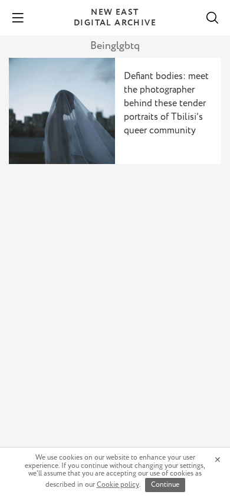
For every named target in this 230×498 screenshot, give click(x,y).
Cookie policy (118, 485)
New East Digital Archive (115, 17)
